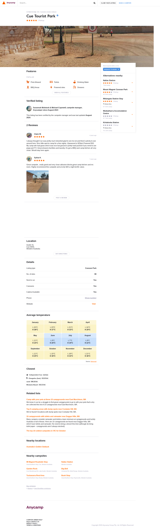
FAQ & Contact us (32, 521)
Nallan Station (67, 462)
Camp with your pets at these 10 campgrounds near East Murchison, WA (56, 399)
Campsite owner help (34, 520)
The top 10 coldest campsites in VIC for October (46, 431)
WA (38, 12)
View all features (61, 92)
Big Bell (64, 469)
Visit (94, 304)
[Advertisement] (61, 219)
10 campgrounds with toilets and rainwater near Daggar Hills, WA (53, 416)
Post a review (61, 198)
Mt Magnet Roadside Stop (37, 462)
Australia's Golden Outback (48, 12)
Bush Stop (65, 475)
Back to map (32, 12)
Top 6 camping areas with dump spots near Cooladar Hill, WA (51, 409)
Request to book (110, 69)
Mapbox (30, 488)
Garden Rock (31, 469)
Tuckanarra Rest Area (35, 475)
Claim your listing (108, 3)
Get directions (61, 254)
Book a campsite (125, 3)
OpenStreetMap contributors (42, 488)
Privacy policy (31, 523)
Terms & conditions (33, 525)
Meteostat (93, 361)
